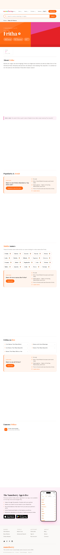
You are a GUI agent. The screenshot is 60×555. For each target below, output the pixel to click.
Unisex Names (7, 536)
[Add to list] (19, 34)
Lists (19, 11)
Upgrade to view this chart (14, 188)
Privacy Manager (23, 552)
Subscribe (52, 11)
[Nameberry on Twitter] (4, 541)
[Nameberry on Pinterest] (9, 541)
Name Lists (20, 531)
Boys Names (7, 534)
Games (39, 11)
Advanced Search (21, 534)
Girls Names (7, 531)
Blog (45, 531)
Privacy (17, 552)
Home (5, 20)
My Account (34, 536)
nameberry (9, 547)
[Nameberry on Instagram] (12, 541)
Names (13, 11)
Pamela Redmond (9, 28)
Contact (46, 536)
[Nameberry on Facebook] (7, 541)
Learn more (36, 190)
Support (30, 552)
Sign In (44, 11)
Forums (32, 11)
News (25, 11)
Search (53, 16)
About (45, 534)
